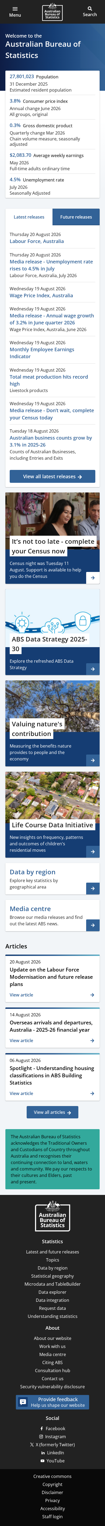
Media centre (52, 1354)
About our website (52, 1338)
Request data (52, 1308)
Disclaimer (52, 1492)
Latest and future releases (52, 1252)
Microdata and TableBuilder (52, 1284)
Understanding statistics (53, 1316)
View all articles (49, 1112)
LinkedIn (55, 1453)
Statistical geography (52, 1276)
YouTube (56, 1461)
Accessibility (52, 1508)
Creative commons (52, 1476)
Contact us (53, 1379)
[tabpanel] (52, 355)
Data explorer (52, 1292)
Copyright (52, 1484)
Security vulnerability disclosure (52, 1387)
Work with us (52, 1346)
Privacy (52, 1500)
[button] (15, 12)
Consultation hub (52, 1370)
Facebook (55, 1428)
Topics (52, 1260)
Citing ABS (52, 1362)
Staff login (52, 1517)
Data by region (53, 1268)
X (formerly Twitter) (55, 1445)
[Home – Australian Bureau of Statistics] (52, 1216)
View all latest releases (49, 476)
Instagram (55, 1437)
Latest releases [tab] (29, 217)
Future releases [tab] (76, 217)
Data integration (52, 1300)
